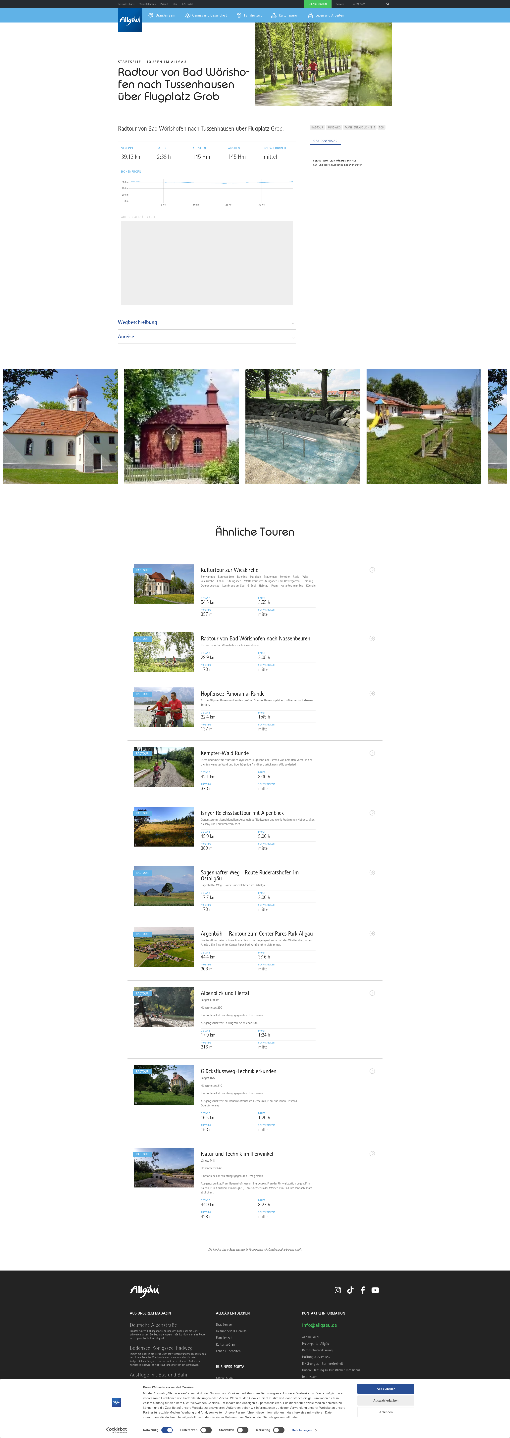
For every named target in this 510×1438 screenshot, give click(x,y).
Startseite (129, 62)
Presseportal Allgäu (315, 1344)
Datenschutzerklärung (317, 1350)
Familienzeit (224, 1338)
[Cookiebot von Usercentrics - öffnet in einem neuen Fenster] (116, 1430)
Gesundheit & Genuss (231, 1331)
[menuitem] (161, 15)
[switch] (206, 1430)
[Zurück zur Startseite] (130, 20)
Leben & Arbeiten (228, 1351)
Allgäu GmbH (311, 1337)
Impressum (309, 1377)
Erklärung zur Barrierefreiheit (322, 1364)
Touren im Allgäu (166, 62)
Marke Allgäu (225, 1378)
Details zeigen (302, 1430)
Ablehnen (386, 1412)
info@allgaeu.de (319, 1325)
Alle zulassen (386, 1388)
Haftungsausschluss (316, 1357)
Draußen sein (225, 1324)
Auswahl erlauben (385, 1400)
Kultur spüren (225, 1344)
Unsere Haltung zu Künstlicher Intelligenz (331, 1370)
